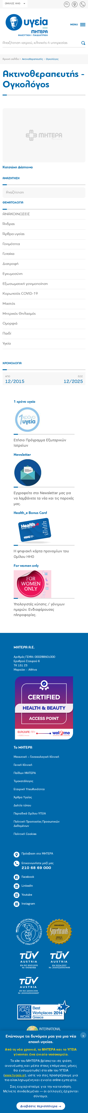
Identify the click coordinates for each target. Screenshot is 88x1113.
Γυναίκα (8, 254)
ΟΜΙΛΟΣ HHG (12, 3)
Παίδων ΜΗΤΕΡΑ (25, 773)
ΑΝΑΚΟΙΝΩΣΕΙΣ (16, 214)
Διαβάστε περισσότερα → (40, 1106)
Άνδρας (9, 224)
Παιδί (7, 334)
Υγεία (7, 344)
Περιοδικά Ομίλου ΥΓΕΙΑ (30, 813)
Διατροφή (11, 264)
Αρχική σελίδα (11, 59)
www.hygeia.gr (14, 1075)
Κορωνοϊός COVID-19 (20, 294)
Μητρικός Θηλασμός (19, 314)
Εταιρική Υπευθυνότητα (29, 789)
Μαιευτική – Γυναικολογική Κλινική (36, 757)
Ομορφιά (10, 324)
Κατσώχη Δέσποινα (18, 167)
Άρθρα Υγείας (23, 797)
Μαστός (9, 304)
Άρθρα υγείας (14, 234)
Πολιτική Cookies (25, 834)
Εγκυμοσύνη (13, 274)
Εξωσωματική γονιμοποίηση (25, 284)
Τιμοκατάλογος (23, 781)
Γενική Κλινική (23, 765)
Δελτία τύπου (22, 805)
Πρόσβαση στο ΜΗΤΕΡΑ (37, 853)
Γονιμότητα (11, 244)
